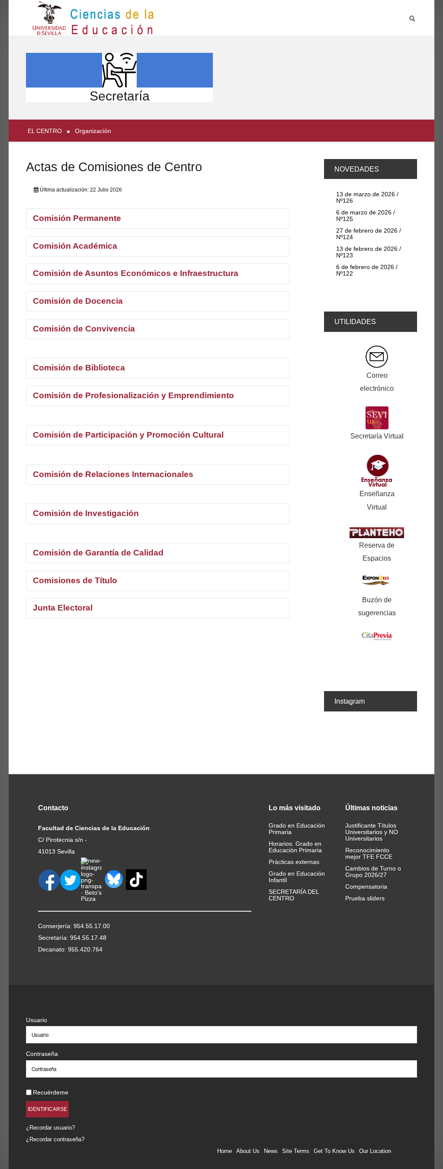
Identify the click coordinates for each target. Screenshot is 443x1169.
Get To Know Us (334, 1151)
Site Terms (295, 1151)
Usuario (36, 1019)
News (271, 1151)
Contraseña (42, 1053)
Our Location (375, 1151)
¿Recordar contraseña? (55, 1139)
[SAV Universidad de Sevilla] (44, 1005)
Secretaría (120, 96)
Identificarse (47, 1109)
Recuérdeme (50, 1092)
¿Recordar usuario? (50, 1127)
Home (224, 1151)
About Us (248, 1151)
